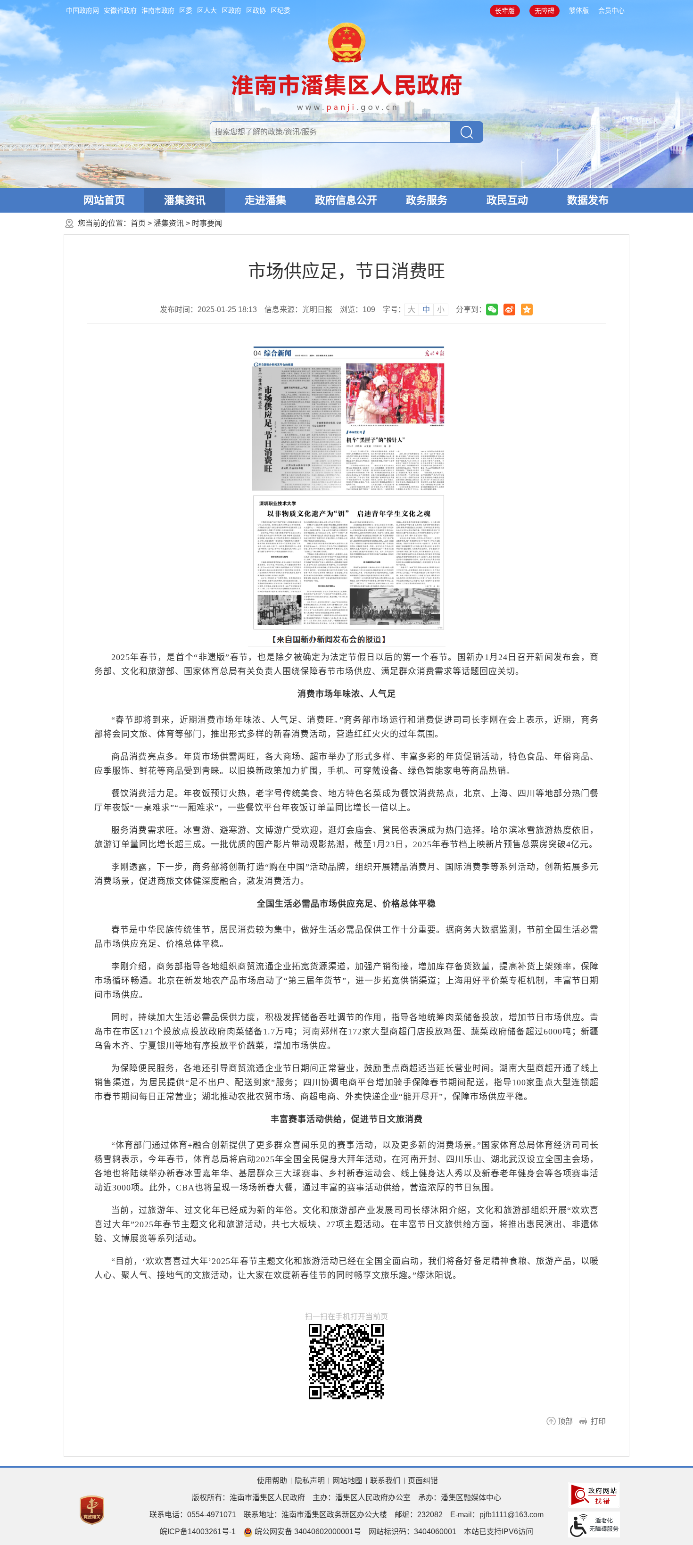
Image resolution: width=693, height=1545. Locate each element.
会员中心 (611, 10)
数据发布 (588, 200)
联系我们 (385, 1481)
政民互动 (507, 200)
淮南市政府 (157, 10)
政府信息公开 (346, 200)
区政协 (256, 10)
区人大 (207, 10)
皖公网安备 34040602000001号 (307, 1532)
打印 (598, 1421)
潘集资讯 (185, 200)
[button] (505, 11)
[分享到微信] (492, 309)
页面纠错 (423, 1481)
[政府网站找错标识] (594, 1494)
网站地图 (347, 1481)
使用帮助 (272, 1481)
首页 (138, 223)
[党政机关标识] (92, 1509)
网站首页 (104, 200)
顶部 (565, 1421)
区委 (185, 10)
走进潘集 (265, 200)
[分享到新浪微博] (509, 309)
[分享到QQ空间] (527, 309)
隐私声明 (310, 1481)
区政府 (231, 10)
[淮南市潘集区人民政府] (346, 65)
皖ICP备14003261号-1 (198, 1532)
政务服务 (426, 200)
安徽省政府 (120, 10)
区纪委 (280, 10)
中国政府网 (82, 10)
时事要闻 (207, 223)
